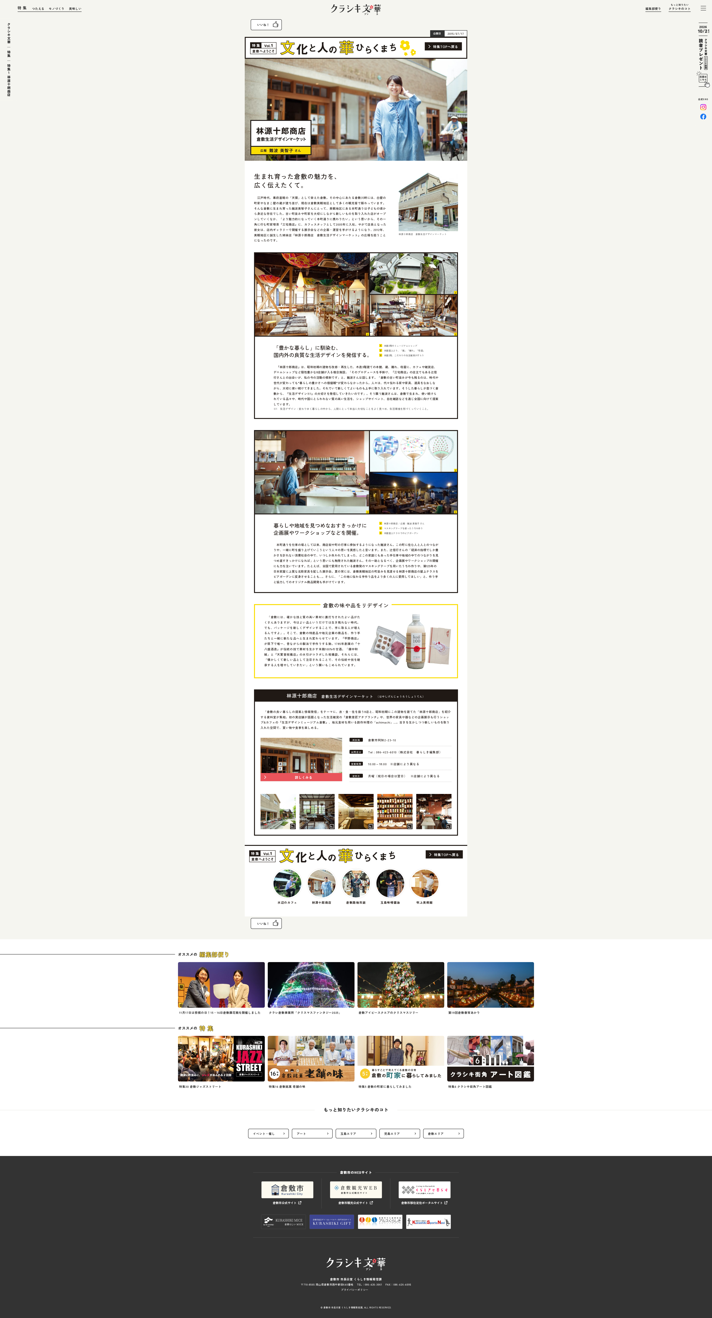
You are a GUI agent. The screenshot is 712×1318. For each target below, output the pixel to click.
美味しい (75, 8)
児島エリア (392, 1133)
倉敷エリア (436, 1133)
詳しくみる (303, 777)
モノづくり (57, 8)
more (221, 990)
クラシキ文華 (8, 33)
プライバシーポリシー (354, 1289)
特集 (8, 53)
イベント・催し (264, 1133)
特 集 (22, 7)
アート (301, 1133)
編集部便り (653, 8)
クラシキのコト (680, 8)
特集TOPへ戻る (445, 46)
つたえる (38, 8)
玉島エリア (348, 1133)
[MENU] (703, 8)
